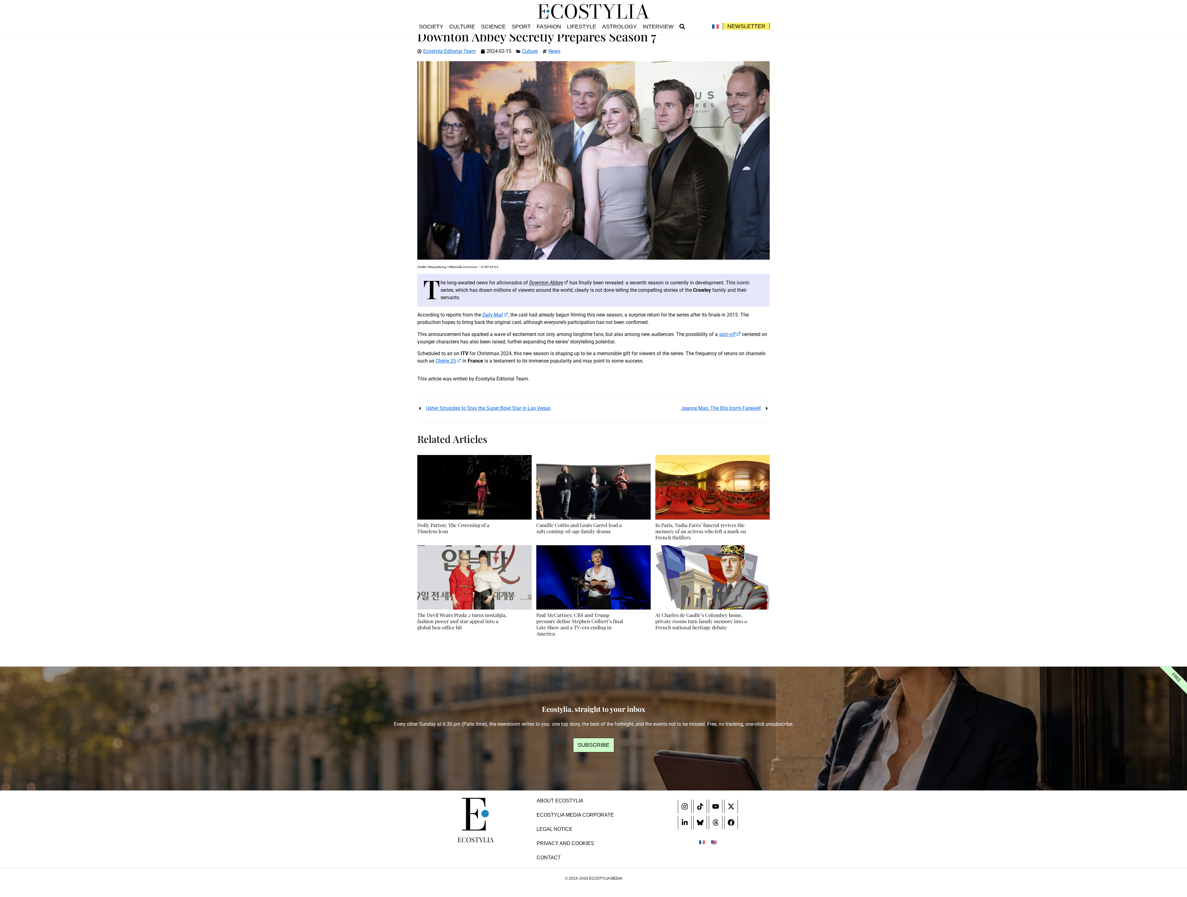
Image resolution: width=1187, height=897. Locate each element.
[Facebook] (731, 822)
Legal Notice (554, 829)
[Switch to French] (715, 26)
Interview (658, 26)
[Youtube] (715, 806)
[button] (682, 26)
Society (431, 26)
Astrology (619, 26)
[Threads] (715, 822)
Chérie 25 (446, 361)
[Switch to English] (714, 842)
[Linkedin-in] (684, 822)
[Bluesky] (700, 822)
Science (493, 26)
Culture (462, 26)
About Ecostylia (560, 800)
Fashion (549, 26)
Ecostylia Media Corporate (575, 815)
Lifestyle (581, 26)
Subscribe (593, 745)
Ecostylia (475, 839)
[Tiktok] (700, 806)
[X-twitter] (731, 806)
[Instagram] (684, 806)
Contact (549, 857)
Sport (521, 26)
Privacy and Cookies (565, 843)
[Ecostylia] (475, 814)
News (554, 51)
